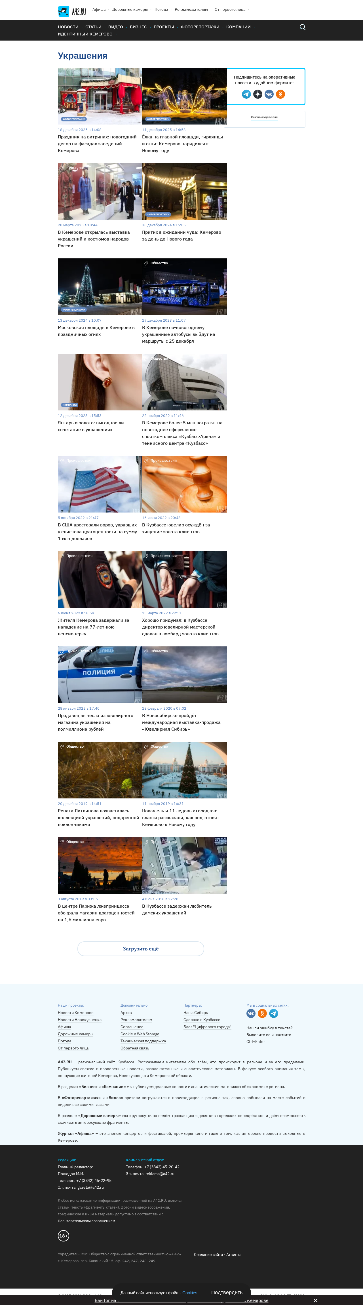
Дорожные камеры (130, 9)
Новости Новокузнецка (80, 1019)
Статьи (93, 26)
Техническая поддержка (143, 1040)
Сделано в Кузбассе (201, 1019)
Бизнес (138, 26)
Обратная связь (135, 1048)
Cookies (189, 1292)
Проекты (164, 26)
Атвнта (233, 1254)
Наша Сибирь (195, 1012)
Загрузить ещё (141, 948)
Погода (161, 9)
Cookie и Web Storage (140, 1033)
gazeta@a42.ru (90, 1187)
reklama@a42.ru (159, 1173)
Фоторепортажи (200, 26)
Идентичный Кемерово (85, 34)
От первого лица (230, 9)
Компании (238, 26)
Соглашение (132, 1026)
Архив (126, 1012)
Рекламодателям (191, 9)
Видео (115, 26)
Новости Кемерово (76, 1012)
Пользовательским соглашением (86, 1220)
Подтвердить (226, 1292)
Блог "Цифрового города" (207, 1026)
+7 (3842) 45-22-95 (93, 1180)
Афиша (98, 9)
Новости (68, 26)
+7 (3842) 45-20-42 (162, 1166)
